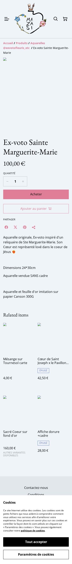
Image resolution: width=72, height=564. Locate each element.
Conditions (36, 494)
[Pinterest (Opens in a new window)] (25, 227)
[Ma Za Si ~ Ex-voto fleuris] (30, 19)
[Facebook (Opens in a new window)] (6, 227)
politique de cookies (33, 530)
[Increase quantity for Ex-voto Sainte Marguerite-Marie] (23, 181)
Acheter (36, 194)
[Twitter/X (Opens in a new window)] (15, 227)
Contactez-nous (36, 487)
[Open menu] (7, 19)
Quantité (9, 173)
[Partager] (34, 227)
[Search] (55, 19)
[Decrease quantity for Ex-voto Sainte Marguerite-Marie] (7, 181)
